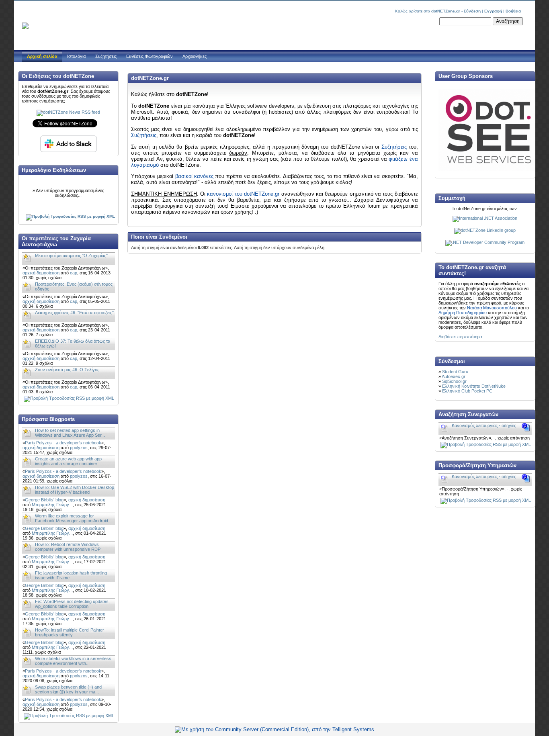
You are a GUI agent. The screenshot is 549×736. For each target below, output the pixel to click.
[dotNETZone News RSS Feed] (68, 112)
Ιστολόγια (76, 56)
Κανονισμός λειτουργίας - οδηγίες (484, 425)
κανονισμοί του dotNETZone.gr (243, 194)
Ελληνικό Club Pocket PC (467, 390)
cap (73, 272)
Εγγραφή (493, 11)
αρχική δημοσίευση (41, 272)
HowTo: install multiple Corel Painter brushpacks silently (69, 632)
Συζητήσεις (106, 56)
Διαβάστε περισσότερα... (461, 336)
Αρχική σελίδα (42, 56)
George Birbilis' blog (44, 499)
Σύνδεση (472, 11)
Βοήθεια (513, 11)
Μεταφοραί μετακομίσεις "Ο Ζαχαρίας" (71, 255)
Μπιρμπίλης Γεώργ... (52, 504)
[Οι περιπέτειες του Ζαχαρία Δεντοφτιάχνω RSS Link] (69, 398)
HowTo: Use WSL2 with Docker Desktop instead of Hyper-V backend (74, 490)
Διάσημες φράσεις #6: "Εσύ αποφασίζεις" (74, 312)
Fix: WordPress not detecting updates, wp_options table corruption (72, 604)
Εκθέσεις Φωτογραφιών (149, 56)
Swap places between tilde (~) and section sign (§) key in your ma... (68, 689)
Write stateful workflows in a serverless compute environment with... (73, 661)
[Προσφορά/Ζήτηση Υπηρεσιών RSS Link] (485, 500)
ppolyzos (79, 447)
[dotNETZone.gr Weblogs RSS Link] (69, 715)
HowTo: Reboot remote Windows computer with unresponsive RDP (67, 547)
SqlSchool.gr (454, 381)
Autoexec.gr (453, 376)
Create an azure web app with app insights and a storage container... (68, 461)
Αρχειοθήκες (194, 56)
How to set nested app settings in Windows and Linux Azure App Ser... (70, 433)
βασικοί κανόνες (194, 176)
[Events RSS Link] (70, 216)
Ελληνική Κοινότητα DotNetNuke (474, 386)
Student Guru (455, 371)
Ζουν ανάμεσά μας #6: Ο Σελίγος (67, 369)
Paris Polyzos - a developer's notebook (63, 442)
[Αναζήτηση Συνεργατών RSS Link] (485, 444)
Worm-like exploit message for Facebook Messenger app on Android (71, 518)
